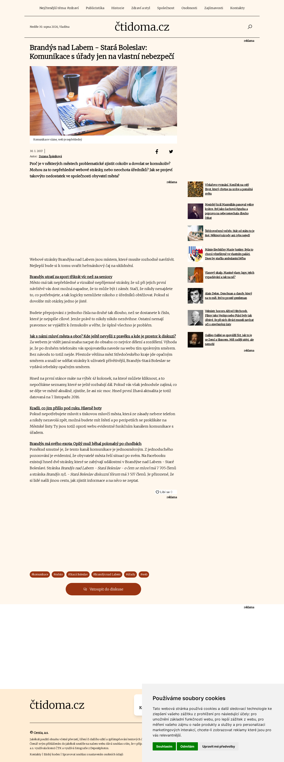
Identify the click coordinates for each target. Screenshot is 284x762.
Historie (117, 8)
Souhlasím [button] (164, 746)
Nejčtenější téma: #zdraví (59, 8)
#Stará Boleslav (78, 574)
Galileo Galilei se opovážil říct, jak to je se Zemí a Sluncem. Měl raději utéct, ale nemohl (229, 340)
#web (143, 574)
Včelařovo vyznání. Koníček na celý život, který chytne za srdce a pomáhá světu (229, 189)
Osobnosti (189, 8)
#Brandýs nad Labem (106, 574)
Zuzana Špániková (50, 156)
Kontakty (237, 8)
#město (58, 574)
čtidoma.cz (142, 27)
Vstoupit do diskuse (106, 589)
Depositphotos (99, 748)
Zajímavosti (213, 8)
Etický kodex (52, 754)
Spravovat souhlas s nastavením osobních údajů (92, 754)
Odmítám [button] (187, 746)
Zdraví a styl (140, 8)
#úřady (130, 574)
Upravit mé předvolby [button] (218, 746)
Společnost (165, 8)
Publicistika (95, 8)
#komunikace (40, 574)
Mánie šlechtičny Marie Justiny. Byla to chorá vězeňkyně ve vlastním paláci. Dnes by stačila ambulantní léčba (229, 254)
